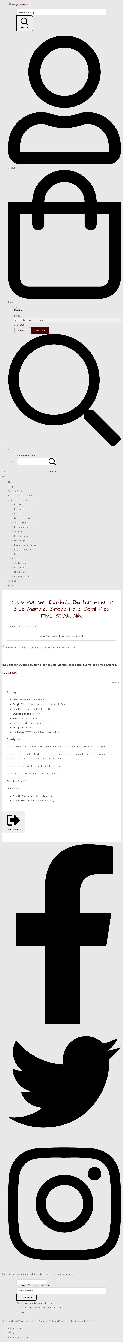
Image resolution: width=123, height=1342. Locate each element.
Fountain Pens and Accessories (23, 626)
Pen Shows (20, 504)
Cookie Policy (20, 562)
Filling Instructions (23, 517)
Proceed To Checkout (72, 635)
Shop (11, 486)
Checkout (40, 330)
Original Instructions (24, 549)
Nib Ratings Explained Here (47, 731)
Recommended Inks (24, 526)
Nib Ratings (20, 540)
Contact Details (22, 576)
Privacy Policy (21, 567)
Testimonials (20, 522)
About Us (13, 558)
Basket (22, 330)
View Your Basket (49, 635)
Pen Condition (21, 535)
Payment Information (25, 544)
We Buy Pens (15, 490)
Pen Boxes (19, 508)
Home (11, 481)
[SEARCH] (52, 461)
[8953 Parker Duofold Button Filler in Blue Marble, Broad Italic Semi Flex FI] (6, 656)
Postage (18, 513)
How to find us (21, 571)
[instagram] (64, 1267)
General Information (18, 499)
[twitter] (64, 1137)
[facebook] (64, 1023)
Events (17, 553)
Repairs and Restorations (21, 495)
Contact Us (13, 580)
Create (89, 1320)
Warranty (19, 531)
